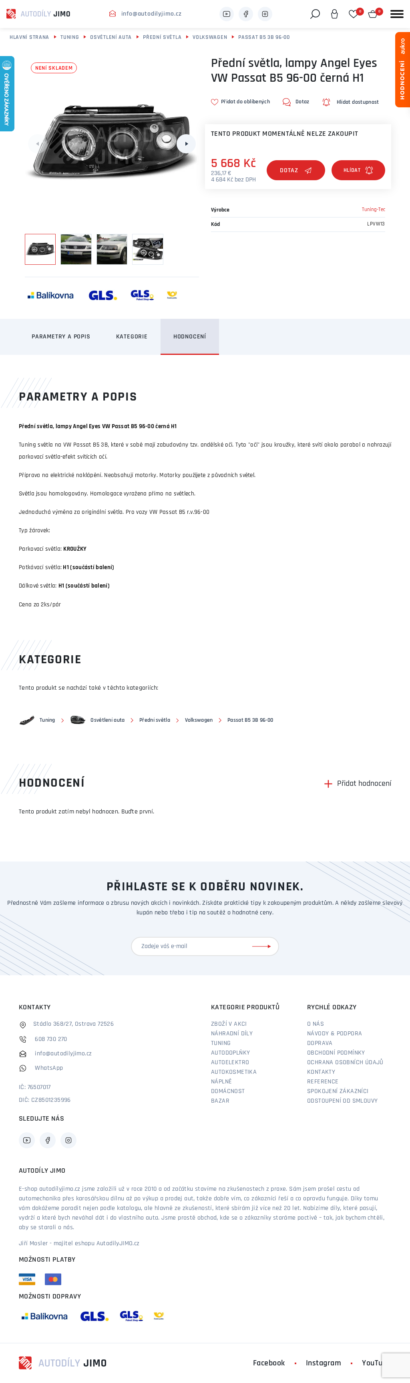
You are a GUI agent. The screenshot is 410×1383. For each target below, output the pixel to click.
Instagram (324, 1363)
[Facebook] (246, 14)
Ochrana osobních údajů (345, 1062)
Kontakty (321, 1072)
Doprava (320, 1043)
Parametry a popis (61, 337)
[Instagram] (265, 14)
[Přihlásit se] (263, 946)
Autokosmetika (234, 1072)
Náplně (221, 1082)
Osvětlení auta (111, 37)
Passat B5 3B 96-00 (264, 37)
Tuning (69, 37)
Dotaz (289, 170)
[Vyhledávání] (315, 14)
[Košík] (373, 14)
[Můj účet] (334, 14)
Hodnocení (189, 337)
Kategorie (132, 337)
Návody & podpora (334, 1034)
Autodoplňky (230, 1053)
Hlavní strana (29, 37)
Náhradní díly (232, 1034)
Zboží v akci (229, 1024)
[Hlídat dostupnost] (358, 170)
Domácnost (228, 1091)
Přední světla (162, 37)
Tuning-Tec (373, 209)
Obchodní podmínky (336, 1053)
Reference (323, 1082)
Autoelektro (230, 1062)
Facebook (269, 1363)
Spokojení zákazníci (338, 1091)
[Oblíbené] (353, 14)
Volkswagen (210, 37)
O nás (315, 1024)
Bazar (220, 1101)
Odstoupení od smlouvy (342, 1101)
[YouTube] (226, 14)
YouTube (376, 1363)
